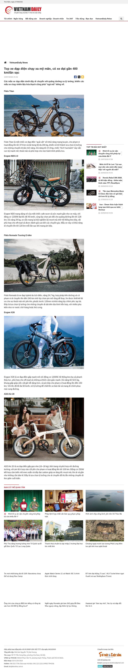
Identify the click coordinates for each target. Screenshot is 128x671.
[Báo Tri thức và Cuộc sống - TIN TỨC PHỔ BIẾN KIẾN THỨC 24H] (111, 654)
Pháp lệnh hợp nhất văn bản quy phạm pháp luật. (62, 515)
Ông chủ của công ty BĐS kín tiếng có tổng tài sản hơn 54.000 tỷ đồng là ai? (22, 604)
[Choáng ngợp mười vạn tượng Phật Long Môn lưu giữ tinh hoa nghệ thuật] (105, 530)
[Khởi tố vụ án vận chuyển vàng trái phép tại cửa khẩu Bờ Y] (91, 152)
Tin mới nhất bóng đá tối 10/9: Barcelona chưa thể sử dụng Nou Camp (22, 575)
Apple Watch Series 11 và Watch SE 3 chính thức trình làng (62, 575)
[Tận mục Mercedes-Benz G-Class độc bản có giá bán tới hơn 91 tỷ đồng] (91, 192)
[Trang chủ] (5, 62)
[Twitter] (79, 76)
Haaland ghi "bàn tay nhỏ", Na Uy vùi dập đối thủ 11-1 (103, 604)
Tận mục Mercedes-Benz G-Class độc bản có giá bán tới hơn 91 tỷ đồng (111, 193)
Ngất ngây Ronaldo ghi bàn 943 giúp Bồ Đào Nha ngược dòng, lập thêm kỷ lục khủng (62, 604)
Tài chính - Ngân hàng (13, 19)
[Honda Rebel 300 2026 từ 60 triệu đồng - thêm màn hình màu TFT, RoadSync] (91, 179)
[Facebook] (75, 76)
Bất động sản (31, 19)
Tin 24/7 (69, 19)
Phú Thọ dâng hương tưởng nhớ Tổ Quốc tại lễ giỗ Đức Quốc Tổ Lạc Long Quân (23, 545)
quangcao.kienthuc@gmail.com (113, 663)
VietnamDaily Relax (104, 19)
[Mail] (82, 76)
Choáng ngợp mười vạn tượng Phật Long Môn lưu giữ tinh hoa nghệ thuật (104, 545)
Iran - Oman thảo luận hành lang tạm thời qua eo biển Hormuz (110, 207)
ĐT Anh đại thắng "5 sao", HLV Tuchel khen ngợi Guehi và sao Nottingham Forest (105, 575)
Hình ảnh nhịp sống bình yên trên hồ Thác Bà (104, 514)
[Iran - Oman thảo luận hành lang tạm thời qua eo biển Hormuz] (91, 206)
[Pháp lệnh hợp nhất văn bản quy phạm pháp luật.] (64, 501)
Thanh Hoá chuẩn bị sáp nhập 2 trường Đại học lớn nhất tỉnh (64, 545)
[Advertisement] (64, 39)
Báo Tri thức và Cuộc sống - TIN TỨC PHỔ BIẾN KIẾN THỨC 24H (23, 10)
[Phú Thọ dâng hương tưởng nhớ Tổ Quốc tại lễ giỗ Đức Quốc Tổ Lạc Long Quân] (23, 530)
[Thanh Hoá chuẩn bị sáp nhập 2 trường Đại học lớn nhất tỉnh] (64, 530)
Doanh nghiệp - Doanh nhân (52, 19)
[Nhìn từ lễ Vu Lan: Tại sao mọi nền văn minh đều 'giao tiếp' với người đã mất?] (91, 166)
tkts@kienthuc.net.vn (16, 666)
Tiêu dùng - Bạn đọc (84, 19)
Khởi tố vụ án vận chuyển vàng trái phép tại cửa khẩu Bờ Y (109, 153)
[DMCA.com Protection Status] (105, 666)
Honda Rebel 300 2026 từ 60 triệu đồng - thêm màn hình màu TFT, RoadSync (110, 180)
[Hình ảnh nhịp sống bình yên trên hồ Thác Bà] (105, 500)
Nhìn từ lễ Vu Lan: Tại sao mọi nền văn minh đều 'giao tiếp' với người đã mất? (110, 167)
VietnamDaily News (19, 63)
